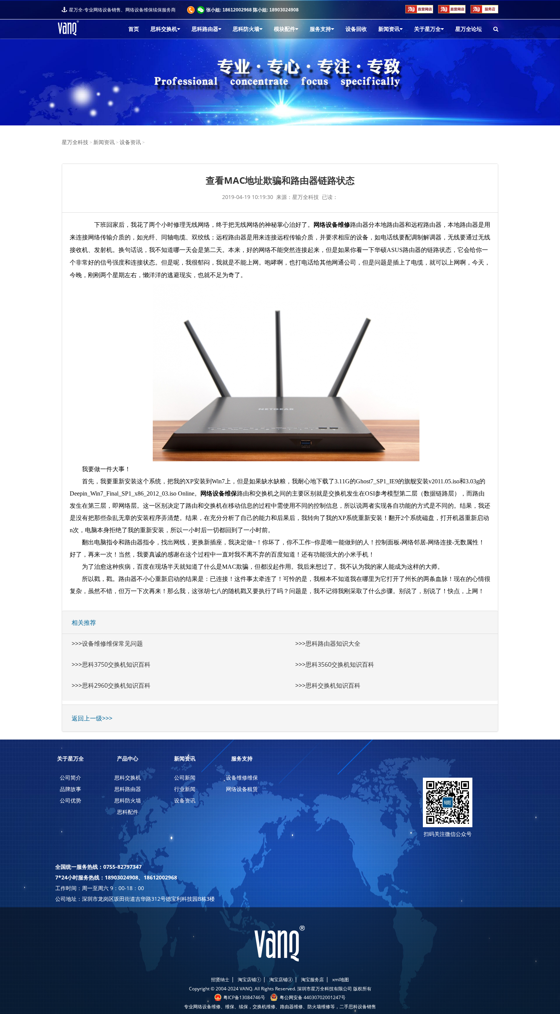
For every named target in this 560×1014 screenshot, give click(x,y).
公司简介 (70, 777)
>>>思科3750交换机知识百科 (111, 664)
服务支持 (320, 29)
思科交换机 (163, 29)
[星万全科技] (82, 28)
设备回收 (356, 29)
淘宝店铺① (249, 979)
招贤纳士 (220, 979)
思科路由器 (205, 29)
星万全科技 (75, 142)
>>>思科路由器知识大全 (327, 643)
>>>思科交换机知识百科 (327, 685)
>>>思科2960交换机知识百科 (111, 685)
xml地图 (340, 979)
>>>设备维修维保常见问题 (107, 643)
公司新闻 (184, 777)
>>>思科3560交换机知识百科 (334, 664)
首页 (133, 29)
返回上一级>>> (92, 718)
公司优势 (70, 800)
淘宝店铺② (281, 979)
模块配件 (284, 29)
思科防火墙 (246, 29)
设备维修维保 (242, 777)
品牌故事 (70, 789)
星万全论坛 (468, 29)
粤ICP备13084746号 (244, 997)
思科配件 (127, 811)
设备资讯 (130, 142)
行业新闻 (184, 789)
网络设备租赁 (242, 789)
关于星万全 (427, 29)
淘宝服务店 (312, 979)
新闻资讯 (389, 29)
